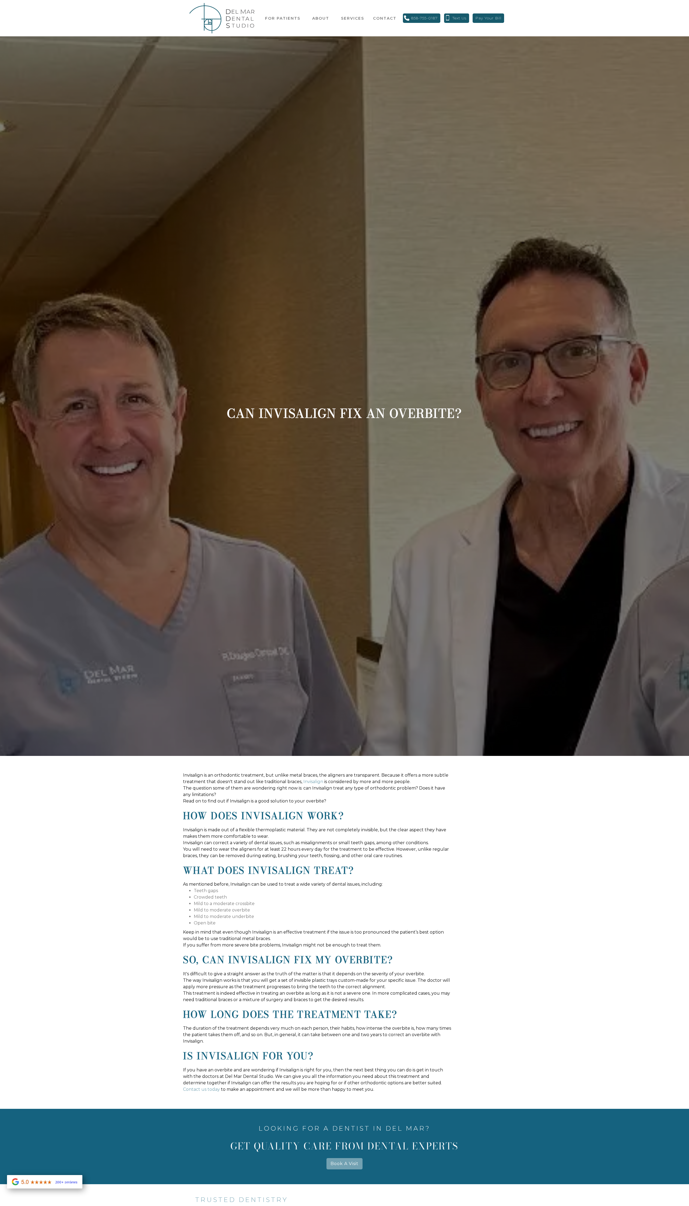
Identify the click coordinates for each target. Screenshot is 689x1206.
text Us (459, 18)
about (320, 18)
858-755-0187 (424, 18)
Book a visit (344, 1163)
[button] (282, 18)
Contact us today (201, 1089)
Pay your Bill (488, 18)
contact (384, 18)
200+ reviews (66, 1182)
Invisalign (313, 781)
